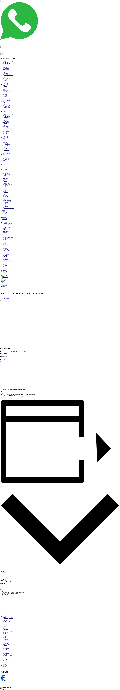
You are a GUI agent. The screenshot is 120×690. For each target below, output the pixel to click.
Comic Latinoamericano (7, 118)
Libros (5, 175)
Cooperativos (6, 196)
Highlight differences (6, 672)
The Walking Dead (7, 74)
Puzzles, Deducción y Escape (8, 91)
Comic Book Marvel (7, 63)
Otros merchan (6, 83)
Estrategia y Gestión (7, 90)
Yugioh (5, 103)
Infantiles (5, 95)
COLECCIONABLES (5, 218)
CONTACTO (4, 111)
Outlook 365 (4, 573)
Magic (5, 102)
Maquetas (5, 207)
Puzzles (5, 180)
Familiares (5, 94)
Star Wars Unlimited (7, 105)
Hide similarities (5, 671)
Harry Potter (6, 72)
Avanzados (5, 86)
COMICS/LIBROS (5, 169)
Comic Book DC (6, 62)
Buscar (14, 46)
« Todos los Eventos (3, 289)
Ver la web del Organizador (6, 587)
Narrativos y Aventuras (7, 145)
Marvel (5, 76)
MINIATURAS (4, 96)
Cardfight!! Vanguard (7, 106)
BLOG (3, 110)
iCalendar (3, 572)
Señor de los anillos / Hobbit (8, 75)
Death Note (6, 82)
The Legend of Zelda (7, 78)
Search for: (2, 46)
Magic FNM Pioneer (5, 298)
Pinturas (5, 99)
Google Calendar (4, 571)
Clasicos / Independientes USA (8, 61)
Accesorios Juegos (7, 107)
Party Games (6, 202)
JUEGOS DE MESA (5, 84)
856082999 (2, 1)
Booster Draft (5, 356)
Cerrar (3, 689)
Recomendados (6, 85)
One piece (5, 79)
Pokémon (5, 80)
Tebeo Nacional (6, 68)
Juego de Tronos (6, 73)
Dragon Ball (6, 185)
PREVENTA (4, 161)
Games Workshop (6, 97)
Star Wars (5, 71)
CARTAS (3, 101)
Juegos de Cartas (6, 89)
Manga (5, 66)
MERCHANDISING (5, 69)
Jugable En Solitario (7, 87)
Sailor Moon (6, 191)
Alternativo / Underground (8, 60)
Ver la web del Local (5, 595)
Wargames (5, 93)
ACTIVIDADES (4, 109)
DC (4, 77)
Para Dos (5, 88)
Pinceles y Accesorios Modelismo (9, 98)
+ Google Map (16, 593)
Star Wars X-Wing (7, 100)
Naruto (5, 134)
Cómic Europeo (6, 64)
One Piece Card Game (7, 104)
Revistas (5, 67)
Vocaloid (5, 70)
